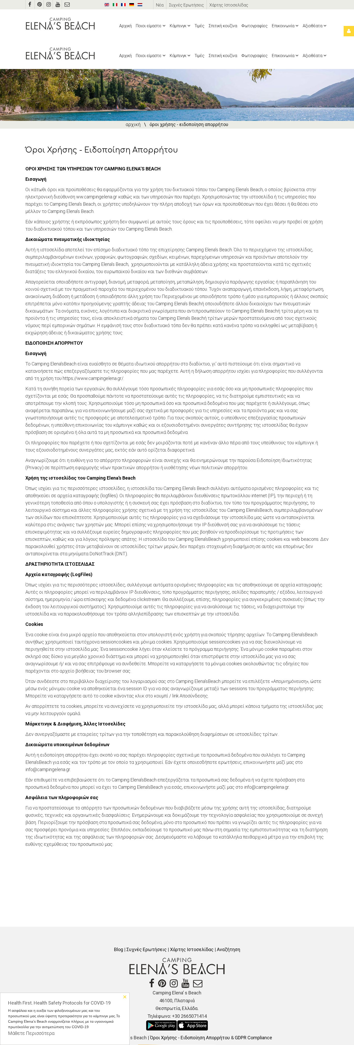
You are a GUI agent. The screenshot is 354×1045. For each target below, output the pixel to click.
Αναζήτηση (228, 949)
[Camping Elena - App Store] (192, 1025)
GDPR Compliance (253, 1037)
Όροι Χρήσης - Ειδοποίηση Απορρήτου (190, 1037)
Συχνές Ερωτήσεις (186, 5)
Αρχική (133, 124)
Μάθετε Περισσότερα (31, 1033)
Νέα (160, 5)
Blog (118, 949)
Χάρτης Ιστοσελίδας (228, 5)
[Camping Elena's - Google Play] (161, 1025)
